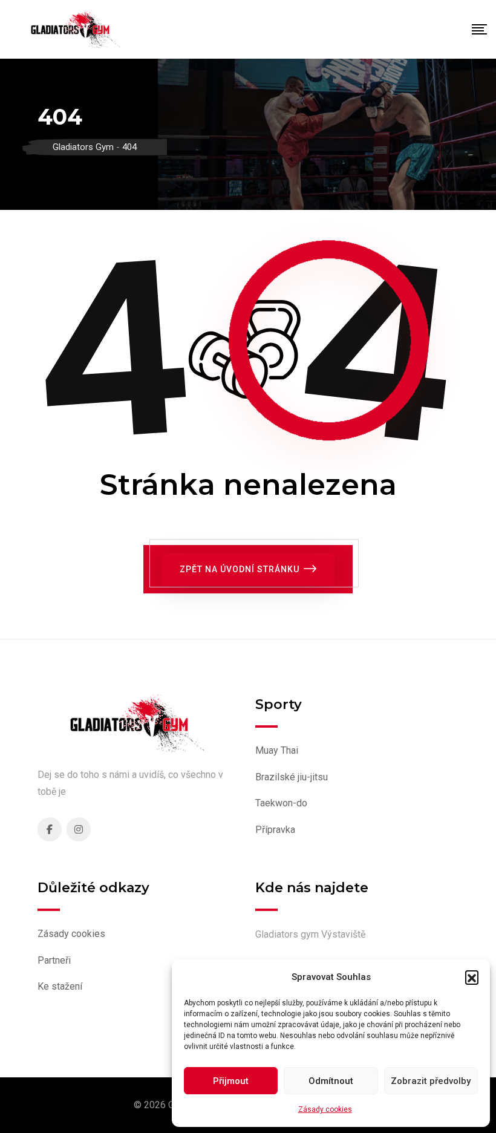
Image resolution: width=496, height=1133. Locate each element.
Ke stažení (60, 986)
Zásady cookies (325, 1109)
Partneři (54, 960)
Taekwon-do (281, 803)
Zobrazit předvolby (431, 1081)
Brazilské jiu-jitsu (291, 777)
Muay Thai (276, 750)
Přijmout (231, 1081)
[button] (472, 977)
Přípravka (275, 829)
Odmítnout (330, 1081)
